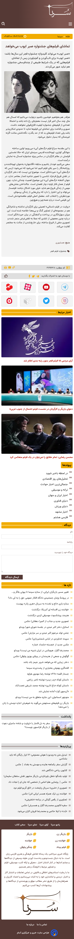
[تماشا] (9, 288)
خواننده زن (60, 841)
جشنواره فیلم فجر (58, 251)
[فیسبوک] (28, 276)
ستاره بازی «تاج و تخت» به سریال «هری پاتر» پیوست (42, 604)
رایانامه (70, 542)
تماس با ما (42, 924)
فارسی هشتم (61, 517)
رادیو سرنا (56, 825)
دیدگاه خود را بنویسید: (63, 552)
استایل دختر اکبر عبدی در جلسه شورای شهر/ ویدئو (44, 627)
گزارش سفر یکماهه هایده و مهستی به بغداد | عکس (41, 764)
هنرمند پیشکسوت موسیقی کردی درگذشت (48, 615)
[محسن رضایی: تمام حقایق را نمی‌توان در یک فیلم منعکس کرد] (37, 434)
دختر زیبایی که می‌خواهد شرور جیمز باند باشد (46, 662)
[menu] (70, 24)
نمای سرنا (33, 825)
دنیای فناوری (61, 501)
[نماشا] (9, 301)
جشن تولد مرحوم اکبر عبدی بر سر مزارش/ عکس (45, 633)
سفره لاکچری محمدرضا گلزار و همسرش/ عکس (44, 805)
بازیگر (29, 834)
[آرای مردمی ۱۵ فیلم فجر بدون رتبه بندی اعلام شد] (37, 337)
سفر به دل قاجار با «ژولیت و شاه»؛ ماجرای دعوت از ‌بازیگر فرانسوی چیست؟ (26, 725)
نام (71, 531)
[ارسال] (9, 267)
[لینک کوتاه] (13, 268)
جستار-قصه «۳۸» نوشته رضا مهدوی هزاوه (48, 674)
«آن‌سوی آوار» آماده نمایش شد (54, 691)
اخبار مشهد (61, 512)
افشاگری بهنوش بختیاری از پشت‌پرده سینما (48, 668)
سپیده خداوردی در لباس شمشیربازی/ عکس (47, 639)
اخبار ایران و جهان (58, 495)
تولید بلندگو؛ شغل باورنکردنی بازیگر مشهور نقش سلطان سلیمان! (35, 776)
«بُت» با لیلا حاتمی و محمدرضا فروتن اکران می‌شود (42, 811)
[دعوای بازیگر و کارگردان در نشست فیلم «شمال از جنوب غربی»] (37, 386)
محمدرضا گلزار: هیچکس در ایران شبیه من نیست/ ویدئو (41, 650)
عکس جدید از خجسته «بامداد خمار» (50, 645)
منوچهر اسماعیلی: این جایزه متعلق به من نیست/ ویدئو (42, 697)
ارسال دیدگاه (12, 577)
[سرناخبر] (58, 9)
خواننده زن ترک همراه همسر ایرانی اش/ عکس (44, 794)
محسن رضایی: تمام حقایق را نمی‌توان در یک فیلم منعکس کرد (41, 457)
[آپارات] (28, 288)
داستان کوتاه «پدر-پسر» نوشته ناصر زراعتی (48, 680)
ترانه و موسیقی (59, 490)
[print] (5, 267)
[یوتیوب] (46, 288)
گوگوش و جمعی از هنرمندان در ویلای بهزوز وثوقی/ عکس (41, 656)
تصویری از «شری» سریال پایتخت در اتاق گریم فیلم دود (40, 788)
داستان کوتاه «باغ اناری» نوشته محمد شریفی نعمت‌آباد (42, 685)
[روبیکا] (28, 301)
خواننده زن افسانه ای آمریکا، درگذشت (50, 609)
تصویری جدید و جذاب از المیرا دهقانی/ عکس (46, 621)
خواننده (28, 841)
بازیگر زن (61, 834)
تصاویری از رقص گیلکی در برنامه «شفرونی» (46, 799)
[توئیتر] (32, 276)
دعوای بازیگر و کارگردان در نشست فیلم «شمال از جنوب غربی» (41, 409)
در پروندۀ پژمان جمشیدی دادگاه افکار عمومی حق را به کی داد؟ (38, 598)
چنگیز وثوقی (26, 847)
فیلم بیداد (61, 847)
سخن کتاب (20, 825)
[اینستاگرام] (65, 301)
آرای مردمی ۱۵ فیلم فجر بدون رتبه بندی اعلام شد (48, 361)
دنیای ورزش (61, 506)
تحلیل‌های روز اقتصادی (55, 479)
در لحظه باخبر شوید (57, 473)
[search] (3, 24)
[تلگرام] (37, 276)
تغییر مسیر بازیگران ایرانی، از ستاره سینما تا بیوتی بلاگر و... (40, 592)
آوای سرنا (44, 825)
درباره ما (31, 924)
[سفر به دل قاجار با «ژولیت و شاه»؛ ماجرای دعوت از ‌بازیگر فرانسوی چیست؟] (62, 728)
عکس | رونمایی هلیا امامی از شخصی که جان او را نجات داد (37, 782)
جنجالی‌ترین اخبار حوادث (54, 484)
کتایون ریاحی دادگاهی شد (54, 770)
